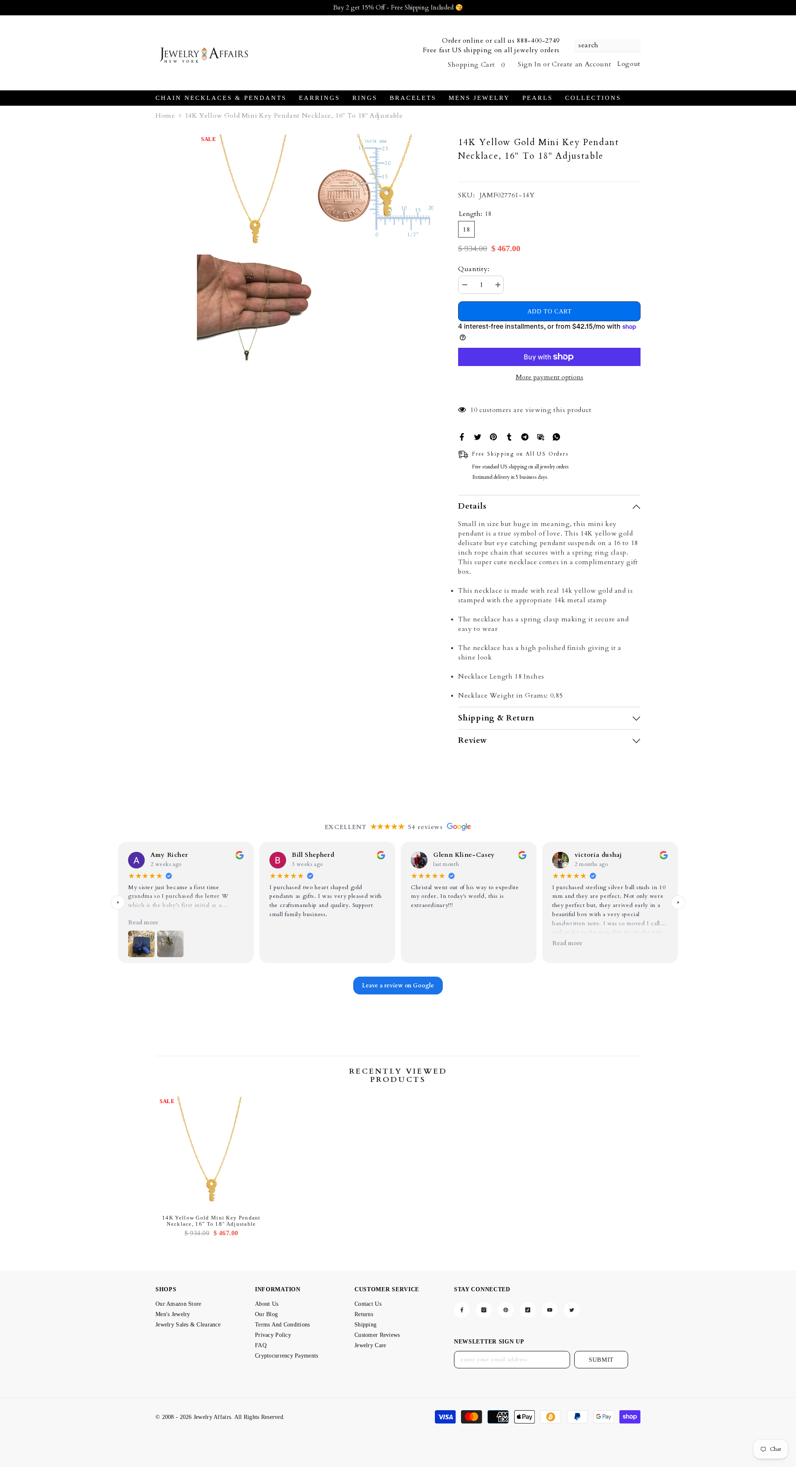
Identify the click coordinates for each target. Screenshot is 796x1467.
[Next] (678, 902)
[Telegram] (525, 436)
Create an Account (581, 64)
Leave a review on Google (398, 985)
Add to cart (549, 311)
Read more (143, 922)
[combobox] (603, 45)
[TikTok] (528, 1310)
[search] (607, 45)
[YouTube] (550, 1310)
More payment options (549, 377)
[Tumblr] (509, 436)
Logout (629, 63)
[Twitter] (477, 436)
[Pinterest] (493, 436)
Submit (601, 1359)
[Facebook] (462, 436)
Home (165, 115)
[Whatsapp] (556, 436)
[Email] (540, 436)
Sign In (529, 64)
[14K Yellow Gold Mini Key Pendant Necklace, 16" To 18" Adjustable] (211, 1152)
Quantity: (474, 269)
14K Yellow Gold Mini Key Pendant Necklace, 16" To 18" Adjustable (211, 1221)
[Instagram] (484, 1310)
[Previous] (118, 902)
